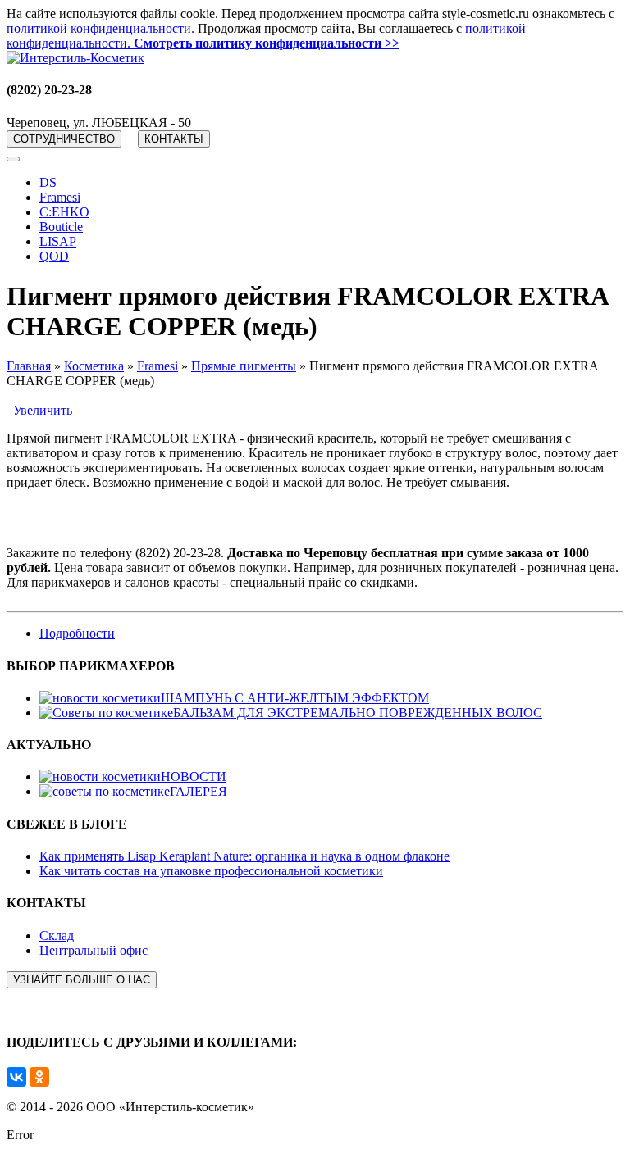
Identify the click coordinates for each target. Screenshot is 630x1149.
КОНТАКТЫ (173, 139)
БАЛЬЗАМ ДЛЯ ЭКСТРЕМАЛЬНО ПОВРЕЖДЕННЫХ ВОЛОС (357, 713)
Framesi (59, 197)
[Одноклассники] (39, 1077)
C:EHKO (64, 212)
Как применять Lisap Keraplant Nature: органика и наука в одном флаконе (244, 856)
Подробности (77, 633)
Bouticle (61, 227)
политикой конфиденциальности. (100, 28)
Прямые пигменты (243, 366)
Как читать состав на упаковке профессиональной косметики (211, 871)
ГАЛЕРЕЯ (198, 791)
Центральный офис (93, 950)
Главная (29, 366)
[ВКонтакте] (16, 1077)
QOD (54, 256)
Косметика (94, 366)
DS (48, 182)
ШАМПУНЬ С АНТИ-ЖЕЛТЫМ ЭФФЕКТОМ (295, 698)
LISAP (57, 241)
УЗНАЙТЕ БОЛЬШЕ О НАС (81, 980)
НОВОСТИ (193, 776)
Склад (56, 935)
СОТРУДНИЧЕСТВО (64, 139)
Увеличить (39, 410)
